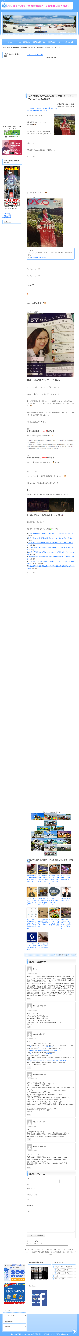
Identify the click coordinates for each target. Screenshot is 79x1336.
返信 (28, 998)
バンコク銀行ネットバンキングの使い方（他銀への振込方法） (32, 946)
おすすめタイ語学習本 (63, 1270)
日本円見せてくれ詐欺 (54, 43)
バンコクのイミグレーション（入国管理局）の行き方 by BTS (32, 901)
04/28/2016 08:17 (32, 1126)
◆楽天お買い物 (6, 217)
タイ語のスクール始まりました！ (65, 899)
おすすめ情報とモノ (25, 42)
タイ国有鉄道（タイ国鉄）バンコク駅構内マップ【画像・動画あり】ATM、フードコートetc (66, 924)
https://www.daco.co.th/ (38, 257)
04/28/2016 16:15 (32, 1151)
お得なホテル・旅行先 (63, 1273)
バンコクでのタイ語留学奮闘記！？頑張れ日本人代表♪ (38, 5)
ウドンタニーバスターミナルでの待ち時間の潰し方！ (65, 877)
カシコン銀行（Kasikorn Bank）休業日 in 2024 (42, 108)
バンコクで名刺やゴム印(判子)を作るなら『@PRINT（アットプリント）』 (43, 923)
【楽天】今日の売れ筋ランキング (37, 110)
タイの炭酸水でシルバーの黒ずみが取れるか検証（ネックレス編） (32, 878)
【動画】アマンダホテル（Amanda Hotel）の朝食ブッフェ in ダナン (43, 901)
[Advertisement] (51, 73)
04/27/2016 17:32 (32, 1010)
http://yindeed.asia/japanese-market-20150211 (40, 1047)
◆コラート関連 (6, 215)
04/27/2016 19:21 (32, 1038)
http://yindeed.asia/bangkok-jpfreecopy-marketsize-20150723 (44, 1050)
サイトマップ (58, 1276)
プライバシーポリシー (61, 1279)
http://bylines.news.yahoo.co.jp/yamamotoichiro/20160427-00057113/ (46, 1061)
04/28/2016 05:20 (32, 1078)
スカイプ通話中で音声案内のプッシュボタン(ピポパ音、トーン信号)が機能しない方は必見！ (32, 924)
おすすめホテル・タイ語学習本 (63, 1267)
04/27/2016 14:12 (32, 973)
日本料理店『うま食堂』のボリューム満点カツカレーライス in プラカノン (54, 879)
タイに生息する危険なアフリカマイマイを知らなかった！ (43, 946)
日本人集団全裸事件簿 (13, 47)
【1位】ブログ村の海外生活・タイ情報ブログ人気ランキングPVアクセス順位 (49, 1249)
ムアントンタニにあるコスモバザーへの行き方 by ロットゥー (54, 901)
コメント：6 (72, 955)
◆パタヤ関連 (6, 213)
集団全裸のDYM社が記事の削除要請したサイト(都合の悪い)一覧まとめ (51, 538)
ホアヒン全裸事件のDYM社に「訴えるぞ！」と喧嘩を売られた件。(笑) (51, 533)
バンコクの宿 (69, 42)
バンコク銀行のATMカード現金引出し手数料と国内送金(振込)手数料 (43, 878)
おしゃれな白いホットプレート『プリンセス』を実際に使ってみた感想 (54, 922)
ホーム (10, 42)
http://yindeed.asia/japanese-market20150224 (39, 1054)
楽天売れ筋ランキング (39, 43)
